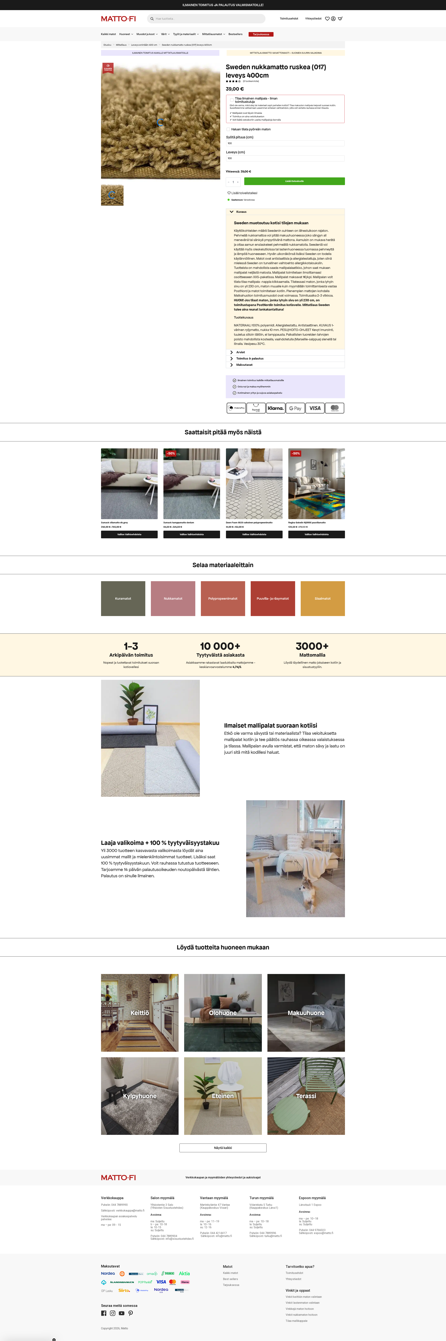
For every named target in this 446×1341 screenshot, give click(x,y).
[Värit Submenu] (170, 34)
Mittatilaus (121, 44)
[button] (242, 193)
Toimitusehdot (289, 18)
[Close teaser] (54, 1331)
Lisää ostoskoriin (294, 181)
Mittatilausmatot (212, 34)
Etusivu (107, 44)
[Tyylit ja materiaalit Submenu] (199, 34)
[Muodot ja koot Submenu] (158, 34)
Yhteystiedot (313, 18)
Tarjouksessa (231, 1285)
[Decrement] (228, 182)
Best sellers (230, 1279)
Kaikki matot (108, 34)
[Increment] (238, 182)
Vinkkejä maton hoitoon (300, 1309)
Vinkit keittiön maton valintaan (304, 1296)
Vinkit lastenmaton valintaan (303, 1302)
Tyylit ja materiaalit (184, 34)
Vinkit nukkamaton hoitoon (301, 1314)
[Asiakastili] (333, 18)
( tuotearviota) (251, 81)
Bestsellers (236, 34)
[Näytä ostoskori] (340, 18)
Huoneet (124, 34)
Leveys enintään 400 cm (144, 44)
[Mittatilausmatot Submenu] (225, 34)
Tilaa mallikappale (296, 1321)
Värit (164, 34)
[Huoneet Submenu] (133, 34)
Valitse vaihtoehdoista (129, 534)
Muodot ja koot (146, 34)
